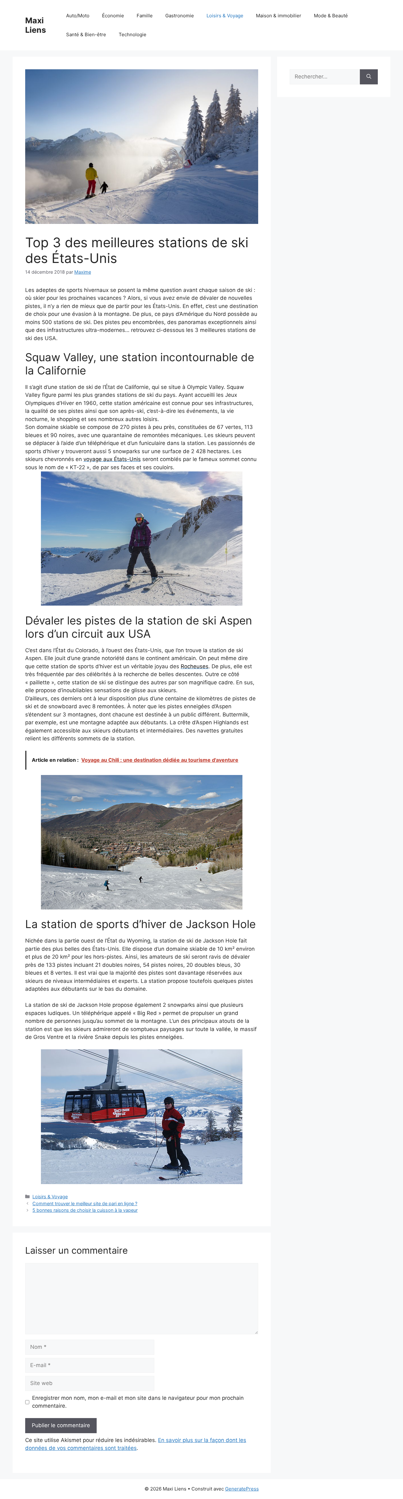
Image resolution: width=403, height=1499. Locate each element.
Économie (113, 16)
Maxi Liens (35, 25)
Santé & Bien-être (86, 34)
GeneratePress (242, 1489)
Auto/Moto (77, 16)
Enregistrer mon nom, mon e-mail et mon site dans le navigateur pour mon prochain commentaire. (138, 1402)
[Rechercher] (369, 76)
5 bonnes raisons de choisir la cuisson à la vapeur (85, 1210)
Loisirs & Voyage (225, 16)
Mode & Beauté (331, 16)
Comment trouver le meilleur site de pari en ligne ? (84, 1203)
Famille (145, 16)
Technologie (132, 34)
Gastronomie (179, 16)
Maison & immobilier (278, 16)
